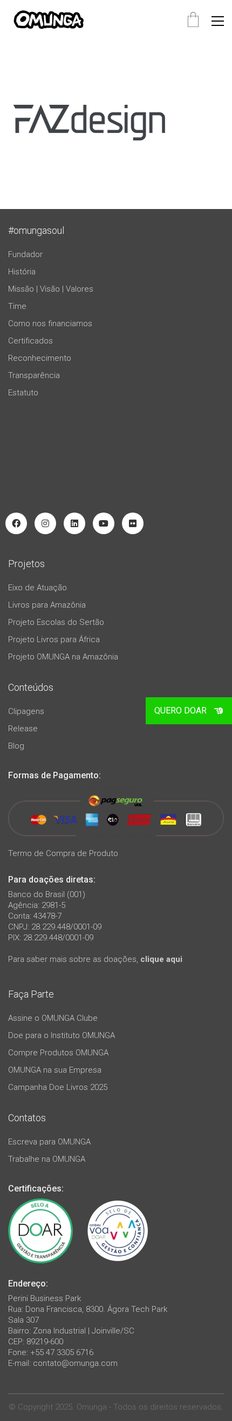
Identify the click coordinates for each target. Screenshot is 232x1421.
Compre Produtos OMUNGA (58, 1053)
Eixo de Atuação (37, 587)
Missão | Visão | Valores (50, 289)
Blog (16, 746)
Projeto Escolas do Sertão (56, 622)
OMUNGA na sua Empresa (54, 1070)
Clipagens (26, 711)
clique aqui (161, 959)
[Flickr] (133, 523)
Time (17, 306)
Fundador (25, 254)
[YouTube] (103, 523)
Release (23, 728)
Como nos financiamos (50, 323)
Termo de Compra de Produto (63, 853)
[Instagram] (45, 523)
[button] (217, 21)
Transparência (34, 375)
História (22, 272)
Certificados (30, 341)
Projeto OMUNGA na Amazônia (63, 657)
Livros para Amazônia (47, 605)
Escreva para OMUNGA (49, 1142)
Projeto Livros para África (54, 639)
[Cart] (193, 20)
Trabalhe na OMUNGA (46, 1159)
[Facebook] (16, 523)
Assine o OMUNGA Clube (53, 1018)
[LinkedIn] (74, 523)
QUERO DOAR (180, 710)
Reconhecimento (39, 358)
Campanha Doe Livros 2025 (57, 1087)
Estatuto (23, 393)
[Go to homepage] (48, 20)
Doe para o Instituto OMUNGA (61, 1035)
